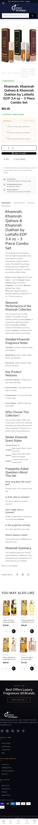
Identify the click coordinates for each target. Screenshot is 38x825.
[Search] (32, 15)
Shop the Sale (17, 699)
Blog (3, 753)
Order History (6, 789)
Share (7, 159)
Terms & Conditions (8, 771)
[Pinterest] (23, 731)
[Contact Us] (28, 575)
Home (4, 73)
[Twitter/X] (18, 731)
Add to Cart (20, 153)
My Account (5, 785)
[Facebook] (17, 575)
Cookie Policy (6, 749)
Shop (9, 73)
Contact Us (5, 764)
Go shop (27, 1)
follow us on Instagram (10, 566)
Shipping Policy (6, 767)
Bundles (16, 73)
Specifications (19, 203)
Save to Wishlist (20, 159)
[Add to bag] (14, 631)
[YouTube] (13, 731)
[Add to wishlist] (15, 602)
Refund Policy (6, 746)
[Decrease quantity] (4, 631)
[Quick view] (15, 606)
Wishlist (4, 792)
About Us (5, 774)
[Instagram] (23, 575)
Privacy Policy (6, 743)
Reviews (31, 203)
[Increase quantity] (9, 631)
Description (6, 203)
